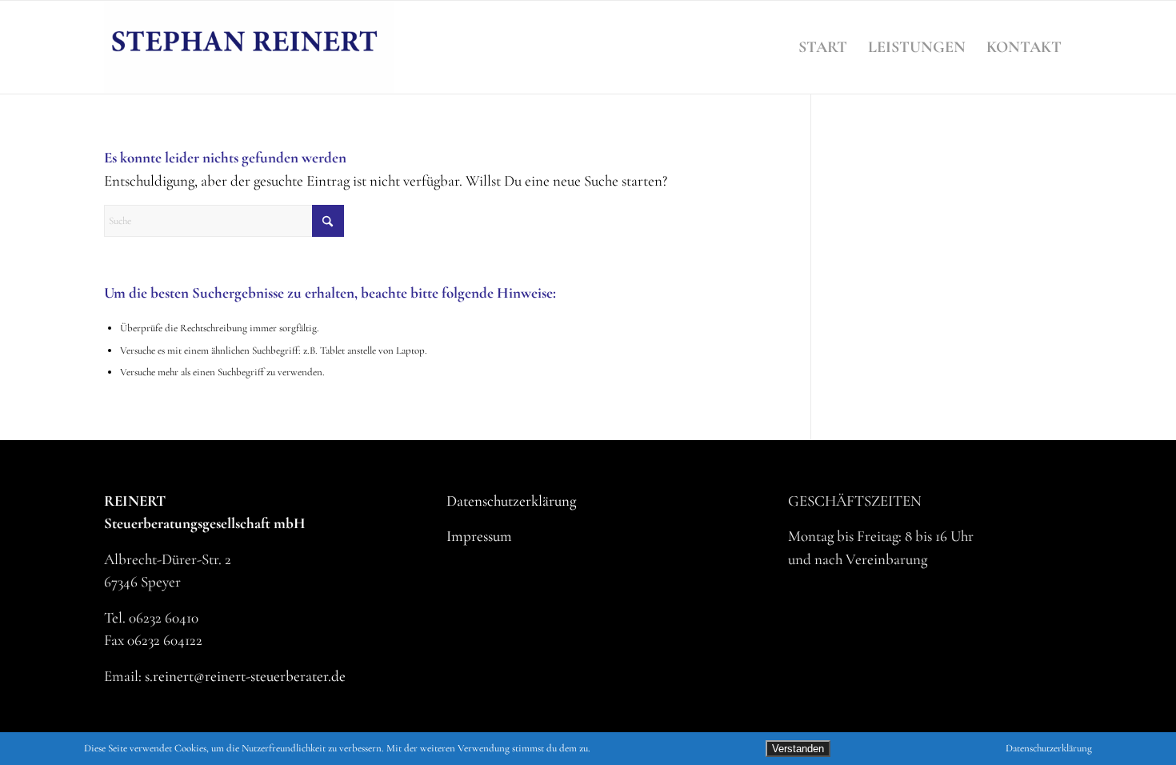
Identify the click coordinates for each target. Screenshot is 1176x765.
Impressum (479, 536)
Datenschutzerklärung (511, 500)
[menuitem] (823, 47)
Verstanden (798, 749)
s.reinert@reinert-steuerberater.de (245, 676)
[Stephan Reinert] (249, 47)
